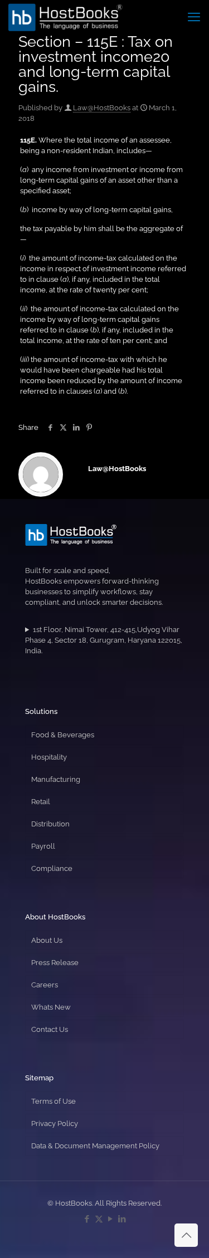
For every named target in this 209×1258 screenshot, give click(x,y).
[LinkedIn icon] (122, 1219)
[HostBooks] (65, 17)
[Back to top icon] (186, 1235)
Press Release (55, 962)
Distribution (50, 824)
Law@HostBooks (101, 108)
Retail (40, 801)
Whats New (51, 1007)
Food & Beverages (62, 735)
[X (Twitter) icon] (99, 1219)
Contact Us (49, 1029)
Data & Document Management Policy (95, 1146)
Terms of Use (53, 1101)
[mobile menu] (193, 16)
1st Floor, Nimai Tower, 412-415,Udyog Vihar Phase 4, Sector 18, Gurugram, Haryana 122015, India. (103, 640)
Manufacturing (55, 779)
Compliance (51, 868)
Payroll (43, 846)
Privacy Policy (54, 1123)
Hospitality (49, 757)
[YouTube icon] (110, 1219)
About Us (46, 940)
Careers (44, 985)
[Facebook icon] (87, 1219)
